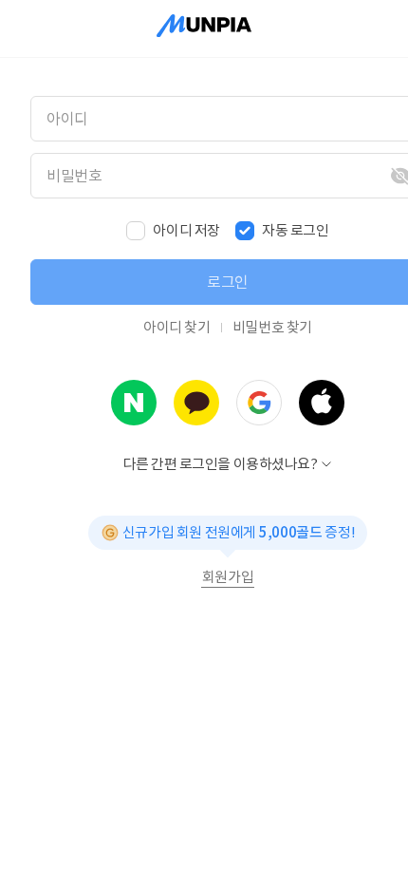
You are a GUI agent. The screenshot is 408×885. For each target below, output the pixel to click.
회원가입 (227, 577)
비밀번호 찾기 (272, 327)
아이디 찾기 (177, 327)
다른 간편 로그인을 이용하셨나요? (220, 464)
